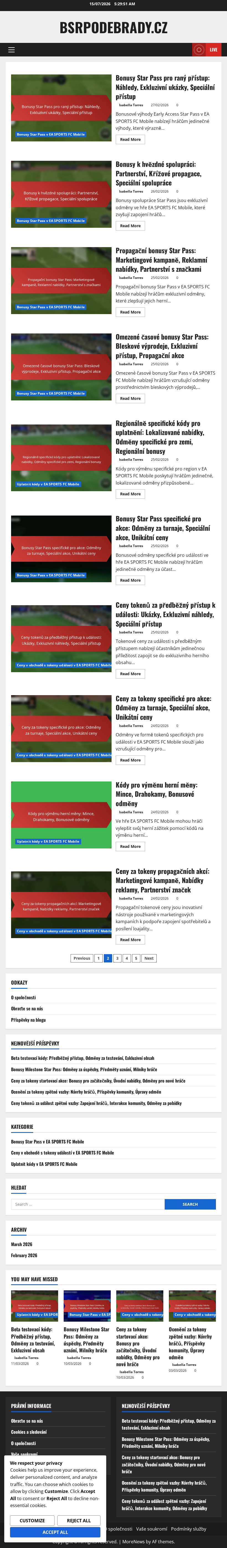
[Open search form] (186, 49)
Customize (32, 1521)
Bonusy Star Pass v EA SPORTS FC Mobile (51, 134)
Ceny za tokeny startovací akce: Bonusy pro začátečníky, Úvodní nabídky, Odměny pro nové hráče (98, 1080)
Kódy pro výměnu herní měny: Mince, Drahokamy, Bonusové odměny (61, 814)
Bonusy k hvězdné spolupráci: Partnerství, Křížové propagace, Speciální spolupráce (61, 194)
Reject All (79, 1521)
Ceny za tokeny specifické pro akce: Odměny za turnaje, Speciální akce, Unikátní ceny (61, 728)
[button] (11, 50)
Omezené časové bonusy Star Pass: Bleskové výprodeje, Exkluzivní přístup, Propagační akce (61, 366)
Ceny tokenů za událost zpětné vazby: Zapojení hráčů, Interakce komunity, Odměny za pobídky (96, 1103)
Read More (132, 140)
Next (149, 958)
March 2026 (21, 1244)
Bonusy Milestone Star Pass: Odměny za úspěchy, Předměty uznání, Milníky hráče (84, 1069)
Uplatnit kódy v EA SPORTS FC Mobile (48, 484)
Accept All (55, 1532)
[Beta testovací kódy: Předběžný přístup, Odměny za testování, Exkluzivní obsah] (34, 1306)
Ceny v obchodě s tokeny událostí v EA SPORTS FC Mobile (64, 665)
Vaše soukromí (24, 1454)
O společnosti (23, 997)
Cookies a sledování (29, 1431)
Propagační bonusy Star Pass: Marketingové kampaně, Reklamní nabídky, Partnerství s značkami (61, 280)
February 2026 (24, 1255)
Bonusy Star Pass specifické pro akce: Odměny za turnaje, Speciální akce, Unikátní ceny (61, 549)
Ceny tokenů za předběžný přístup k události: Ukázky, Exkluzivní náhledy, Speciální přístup (61, 638)
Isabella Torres (131, 105)
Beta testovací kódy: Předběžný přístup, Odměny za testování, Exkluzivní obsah (82, 1058)
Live (213, 49)
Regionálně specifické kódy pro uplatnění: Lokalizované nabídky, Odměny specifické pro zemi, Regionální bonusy (61, 457)
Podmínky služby (188, 1529)
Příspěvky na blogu (28, 1019)
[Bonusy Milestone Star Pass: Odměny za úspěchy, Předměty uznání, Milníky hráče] (87, 1306)
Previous (82, 958)
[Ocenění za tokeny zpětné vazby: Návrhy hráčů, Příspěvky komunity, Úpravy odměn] (192, 1306)
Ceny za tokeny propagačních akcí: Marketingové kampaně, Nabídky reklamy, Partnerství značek (61, 904)
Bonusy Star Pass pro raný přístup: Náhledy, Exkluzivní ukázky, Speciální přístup (61, 107)
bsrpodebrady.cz (114, 27)
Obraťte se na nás (27, 1008)
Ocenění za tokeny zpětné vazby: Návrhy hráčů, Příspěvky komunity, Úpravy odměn (86, 1091)
